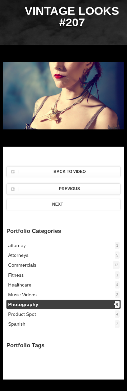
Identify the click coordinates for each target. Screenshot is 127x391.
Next (57, 204)
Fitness (63, 275)
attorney (63, 245)
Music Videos (63, 294)
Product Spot (63, 314)
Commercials (63, 265)
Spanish (63, 324)
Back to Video (70, 171)
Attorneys (63, 255)
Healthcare (63, 285)
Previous (69, 188)
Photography (63, 304)
